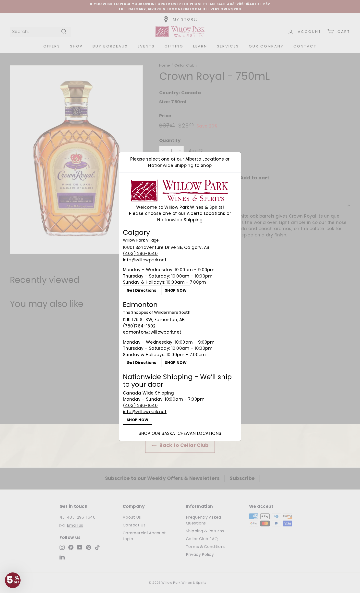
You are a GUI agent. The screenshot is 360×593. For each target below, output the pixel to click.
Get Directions (141, 290)
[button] (13, 580)
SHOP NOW (176, 290)
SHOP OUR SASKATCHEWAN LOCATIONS (180, 433)
